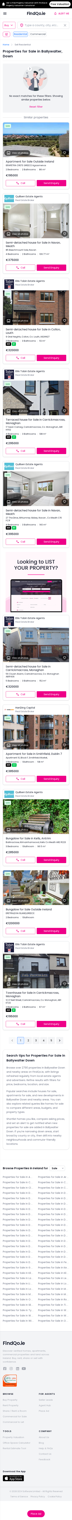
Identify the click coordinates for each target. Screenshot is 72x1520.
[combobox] (43, 25)
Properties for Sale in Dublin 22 (18, 1256)
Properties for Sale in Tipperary (53, 1304)
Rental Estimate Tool (14, 1448)
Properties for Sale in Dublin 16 (18, 1246)
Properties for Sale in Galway (18, 1267)
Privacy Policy (38, 1496)
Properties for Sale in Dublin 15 (53, 1241)
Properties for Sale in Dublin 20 (53, 1251)
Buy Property (10, 1400)
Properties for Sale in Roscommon (53, 1299)
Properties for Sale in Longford (53, 1283)
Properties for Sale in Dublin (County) (18, 1262)
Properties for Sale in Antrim (18, 1177)
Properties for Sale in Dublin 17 (53, 1246)
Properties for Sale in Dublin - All (53, 1198)
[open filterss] (6, 34)
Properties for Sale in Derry (18, 1193)
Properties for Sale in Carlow (18, 1182)
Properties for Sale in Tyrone (18, 1310)
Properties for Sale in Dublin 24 (53, 1256)
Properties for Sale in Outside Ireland (53, 1320)
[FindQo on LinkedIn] (17, 1369)
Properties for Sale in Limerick (18, 1283)
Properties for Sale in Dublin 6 (53, 1214)
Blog (41, 1443)
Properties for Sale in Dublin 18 (18, 1251)
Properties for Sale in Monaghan (53, 1294)
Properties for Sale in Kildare (18, 1273)
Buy (6, 25)
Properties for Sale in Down (18, 1198)
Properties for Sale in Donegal (53, 1193)
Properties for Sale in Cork (53, 1187)
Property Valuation (13, 1437)
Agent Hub (45, 1405)
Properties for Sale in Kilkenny (53, 1273)
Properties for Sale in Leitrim (53, 1278)
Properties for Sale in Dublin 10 (18, 1230)
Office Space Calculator (16, 1443)
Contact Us (45, 1454)
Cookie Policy (55, 1496)
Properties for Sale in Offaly (18, 1299)
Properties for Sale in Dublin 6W (18, 1219)
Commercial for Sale (15, 1416)
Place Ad (36, 1513)
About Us (44, 1437)
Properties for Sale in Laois (18, 1278)
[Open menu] (5, 13)
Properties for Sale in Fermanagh (53, 1262)
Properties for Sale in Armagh (53, 1177)
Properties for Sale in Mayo (53, 1289)
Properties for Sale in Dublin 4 (53, 1209)
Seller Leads (46, 1400)
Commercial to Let (13, 1422)
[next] (59, 1040)
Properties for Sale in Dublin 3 (18, 1209)
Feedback (44, 1459)
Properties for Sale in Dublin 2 (53, 1203)
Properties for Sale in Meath (18, 1294)
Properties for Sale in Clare (18, 1187)
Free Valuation (60, 4)
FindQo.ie (36, 13)
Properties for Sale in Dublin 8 (18, 1225)
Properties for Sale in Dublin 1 (18, 1203)
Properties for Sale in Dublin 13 (53, 1235)
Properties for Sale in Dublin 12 (18, 1235)
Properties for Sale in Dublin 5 (18, 1214)
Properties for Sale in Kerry (53, 1267)
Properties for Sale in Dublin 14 (18, 1241)
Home (6, 44)
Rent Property (10, 1405)
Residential (20, 34)
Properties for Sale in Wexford (53, 1315)
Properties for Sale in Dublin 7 (53, 1219)
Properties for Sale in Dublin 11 (53, 1230)
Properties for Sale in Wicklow (18, 1320)
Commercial (38, 34)
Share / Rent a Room (15, 1411)
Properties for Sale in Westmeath (18, 1315)
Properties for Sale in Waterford (53, 1310)
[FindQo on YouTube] (24, 1369)
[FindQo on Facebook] (5, 1369)
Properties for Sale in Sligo (18, 1304)
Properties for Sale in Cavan (53, 1182)
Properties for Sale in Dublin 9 (53, 1225)
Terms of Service (19, 1496)
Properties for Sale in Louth (18, 1289)
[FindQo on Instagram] (11, 1369)
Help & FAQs (46, 1448)
